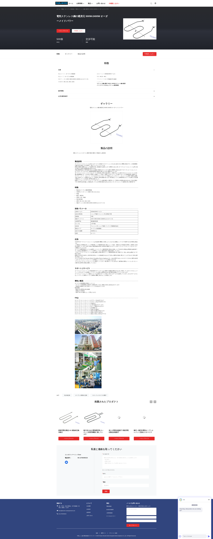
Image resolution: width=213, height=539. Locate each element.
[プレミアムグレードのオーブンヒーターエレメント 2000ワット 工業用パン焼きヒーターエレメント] (69, 417)
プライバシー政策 (113, 533)
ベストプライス (63, 30)
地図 (97, 533)
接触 (106, 491)
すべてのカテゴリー (110, 516)
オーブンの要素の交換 (81, 395)
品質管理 (89, 512)
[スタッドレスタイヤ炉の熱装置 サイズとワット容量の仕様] (94, 417)
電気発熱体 (108, 506)
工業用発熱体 (109, 513)
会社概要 (89, 506)
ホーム (58, 9)
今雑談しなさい (78, 30)
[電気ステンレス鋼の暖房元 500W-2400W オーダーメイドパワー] (139, 28)
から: (104, 473)
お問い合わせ (90, 515)
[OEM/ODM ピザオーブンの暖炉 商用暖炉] (119, 417)
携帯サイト (103, 533)
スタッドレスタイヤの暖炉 (99, 395)
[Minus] (209, 500)
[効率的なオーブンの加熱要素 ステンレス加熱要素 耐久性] (144, 417)
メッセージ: (106, 454)
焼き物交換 (67, 395)
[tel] (71, 462)
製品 (63, 9)
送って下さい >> (133, 525)
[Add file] (180, 536)
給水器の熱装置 (109, 509)
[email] (66, 462)
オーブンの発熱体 (69, 9)
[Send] (209, 536)
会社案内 (89, 509)
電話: (104, 482)
